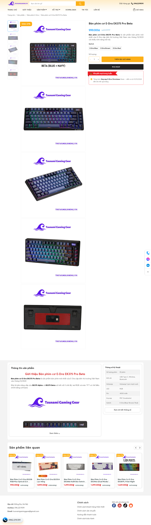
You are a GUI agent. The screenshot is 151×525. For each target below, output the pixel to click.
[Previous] (136, 447)
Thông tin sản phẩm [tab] (22, 368)
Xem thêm (54, 433)
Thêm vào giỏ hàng (123, 59)
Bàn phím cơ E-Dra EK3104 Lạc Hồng (48, 480)
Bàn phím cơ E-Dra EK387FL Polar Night (126, 480)
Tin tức (85, 10)
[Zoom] (24, 346)
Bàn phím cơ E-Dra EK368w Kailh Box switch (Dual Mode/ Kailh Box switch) (74, 480)
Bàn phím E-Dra (33, 15)
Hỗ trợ (55, 10)
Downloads (71, 10)
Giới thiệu (27, 10)
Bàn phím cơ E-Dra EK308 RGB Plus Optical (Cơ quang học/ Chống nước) (21, 480)
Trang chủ (12, 10)
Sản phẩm (41, 10)
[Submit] (80, 3)
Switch (91, 44)
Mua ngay (116, 67)
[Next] (140, 447)
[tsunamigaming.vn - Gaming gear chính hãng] (18, 3)
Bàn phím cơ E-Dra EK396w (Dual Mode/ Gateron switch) (99, 480)
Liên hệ (97, 10)
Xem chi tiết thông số (122, 410)
